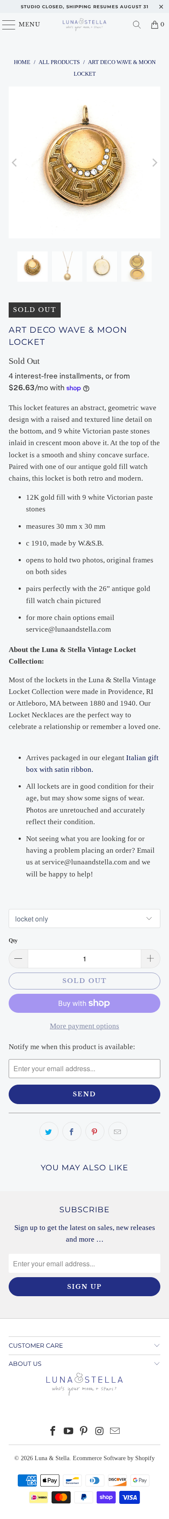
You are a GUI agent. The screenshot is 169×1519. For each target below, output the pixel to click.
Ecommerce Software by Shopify (114, 1458)
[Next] (154, 162)
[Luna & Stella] (84, 24)
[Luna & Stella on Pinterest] (84, 1432)
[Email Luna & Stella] (115, 1432)
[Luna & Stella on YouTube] (68, 1432)
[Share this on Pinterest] (94, 1131)
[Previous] (15, 162)
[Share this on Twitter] (48, 1131)
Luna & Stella (52, 1458)
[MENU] (5, 24)
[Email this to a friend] (117, 1131)
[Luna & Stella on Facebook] (53, 1432)
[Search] (137, 24)
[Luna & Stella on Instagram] (99, 1432)
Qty (13, 940)
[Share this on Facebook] (71, 1131)
